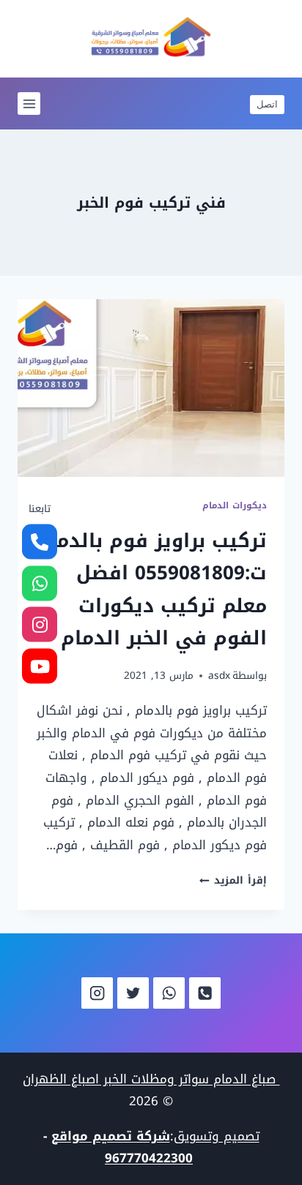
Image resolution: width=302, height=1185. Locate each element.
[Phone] (205, 993)
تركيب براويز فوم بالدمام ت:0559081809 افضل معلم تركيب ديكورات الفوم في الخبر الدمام (151, 589)
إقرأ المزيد (233, 880)
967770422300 (149, 1158)
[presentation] (151, 388)
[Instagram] (97, 993)
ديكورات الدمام (234, 505)
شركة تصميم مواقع (110, 1136)
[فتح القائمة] (29, 103)
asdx (219, 675)
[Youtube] (39, 665)
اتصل (267, 104)
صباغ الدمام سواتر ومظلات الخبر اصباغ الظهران (151, 1079)
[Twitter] (133, 993)
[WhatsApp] (169, 993)
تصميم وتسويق (216, 1136)
